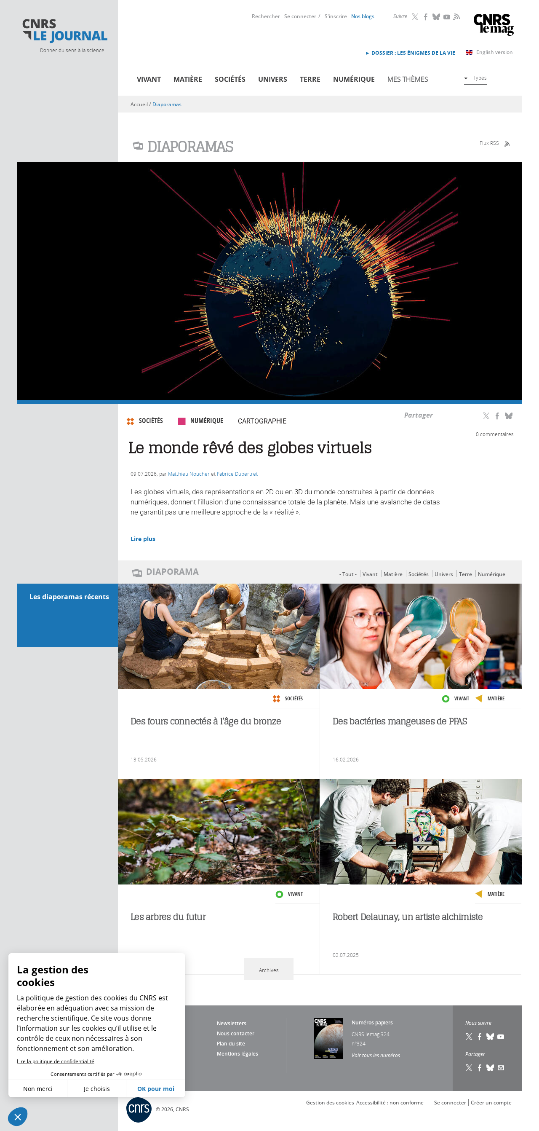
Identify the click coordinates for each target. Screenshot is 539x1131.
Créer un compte (491, 1102)
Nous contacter (235, 1033)
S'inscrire (336, 16)
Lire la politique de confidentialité (55, 1061)
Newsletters (231, 1023)
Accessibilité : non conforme (390, 1102)
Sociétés (230, 79)
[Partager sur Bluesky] (509, 415)
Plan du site (231, 1043)
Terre (310, 79)
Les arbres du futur (168, 916)
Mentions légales (237, 1053)
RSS (455, 16)
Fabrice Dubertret (237, 473)
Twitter (415, 16)
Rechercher (266, 16)
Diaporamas (166, 104)
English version (494, 52)
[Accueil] (64, 31)
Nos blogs (362, 16)
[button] (18, 1117)
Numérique (354, 79)
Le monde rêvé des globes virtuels (250, 447)
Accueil (139, 104)
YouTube (447, 16)
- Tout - (348, 574)
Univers (272, 79)
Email (501, 1067)
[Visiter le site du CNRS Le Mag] (494, 26)
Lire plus (143, 539)
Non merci (38, 1089)
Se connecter (300, 16)
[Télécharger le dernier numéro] (328, 1038)
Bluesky (436, 16)
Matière (187, 79)
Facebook (426, 16)
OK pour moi (155, 1089)
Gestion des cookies (330, 1102)
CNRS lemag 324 (371, 1034)
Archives (269, 970)
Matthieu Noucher (189, 473)
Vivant (149, 79)
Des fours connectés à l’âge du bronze (206, 721)
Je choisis (97, 1089)
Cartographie (262, 421)
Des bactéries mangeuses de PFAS (400, 721)
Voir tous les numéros (376, 1055)
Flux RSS (489, 142)
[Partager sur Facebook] (497, 415)
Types (480, 77)
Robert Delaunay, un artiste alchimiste (408, 916)
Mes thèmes (407, 79)
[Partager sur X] (486, 415)
